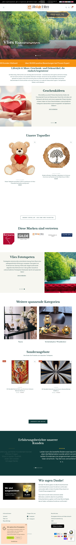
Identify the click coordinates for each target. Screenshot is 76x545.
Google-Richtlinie (21, 534)
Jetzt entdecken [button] (53, 109)
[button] (11, 53)
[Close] (26, 524)
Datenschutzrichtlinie (12, 534)
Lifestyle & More (20, 179)
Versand (5, 516)
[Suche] (66, 7)
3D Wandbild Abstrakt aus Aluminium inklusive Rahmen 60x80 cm (56, 389)
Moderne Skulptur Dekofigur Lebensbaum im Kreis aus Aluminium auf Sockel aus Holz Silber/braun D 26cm (56, 176)
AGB (52, 521)
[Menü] (74, 530)
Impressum (54, 523)
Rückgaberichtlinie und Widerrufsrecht (61, 516)
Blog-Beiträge (6, 521)
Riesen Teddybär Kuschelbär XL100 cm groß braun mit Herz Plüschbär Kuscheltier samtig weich (20, 182)
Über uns (5, 518)
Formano (20, 387)
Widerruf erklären (57, 526)
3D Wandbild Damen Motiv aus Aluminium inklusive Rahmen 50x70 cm (20, 389)
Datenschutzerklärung (57, 518)
